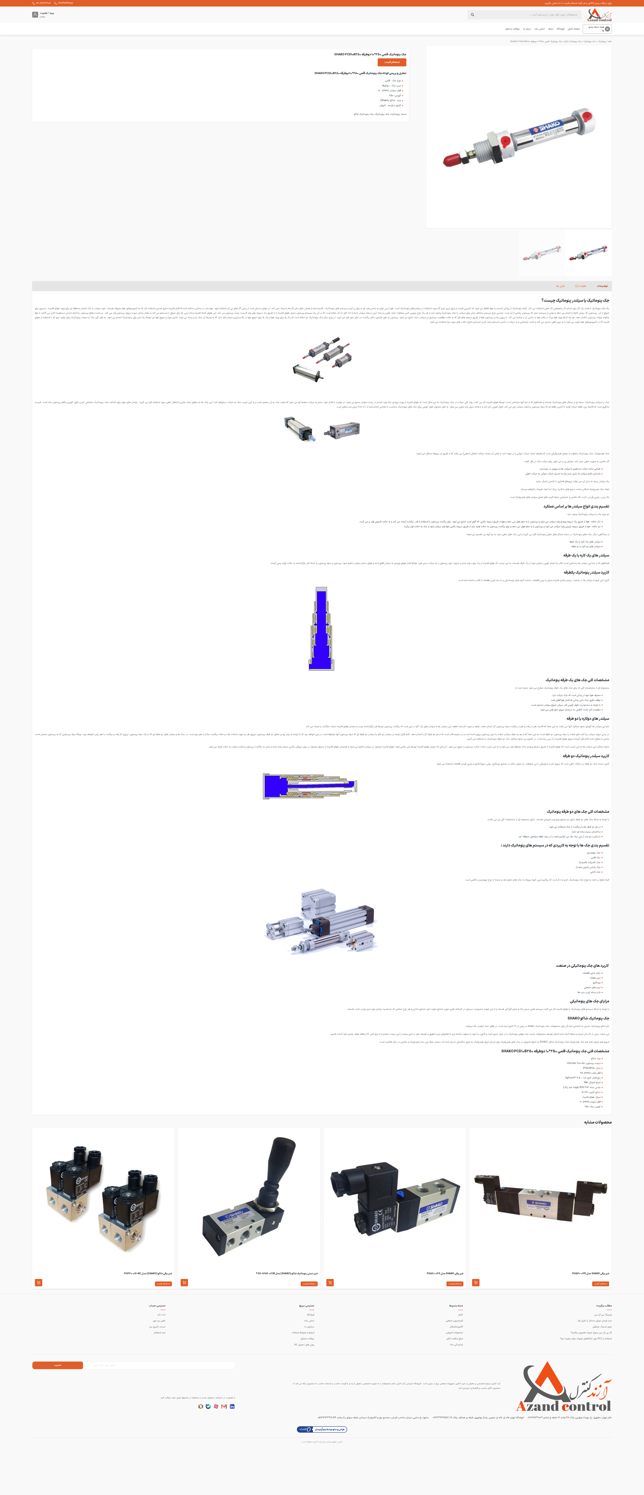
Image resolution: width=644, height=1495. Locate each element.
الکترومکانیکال (456, 1327)
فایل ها (560, 286)
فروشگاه (560, 29)
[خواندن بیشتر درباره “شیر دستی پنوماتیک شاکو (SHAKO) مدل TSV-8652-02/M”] (184, 1282)
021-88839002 (43, 3)
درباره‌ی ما (309, 1327)
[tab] (602, 286)
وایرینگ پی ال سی (603, 1314)
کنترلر (460, 1314)
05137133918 (325, 1417)
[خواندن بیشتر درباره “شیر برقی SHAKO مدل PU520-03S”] (330, 1282)
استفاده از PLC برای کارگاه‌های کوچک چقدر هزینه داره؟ (586, 1338)
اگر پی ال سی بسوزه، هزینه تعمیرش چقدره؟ (591, 1332)
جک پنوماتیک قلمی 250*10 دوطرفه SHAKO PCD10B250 (536, 41)
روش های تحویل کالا (304, 1344)
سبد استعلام (160, 1332)
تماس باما (539, 29)
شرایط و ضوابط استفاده (303, 1332)
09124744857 (65, 3)
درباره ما (527, 29)
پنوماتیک (602, 41)
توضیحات (602, 286)
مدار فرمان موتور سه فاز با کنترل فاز (595, 1321)
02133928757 (440, 1417)
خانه (610, 41)
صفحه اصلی (574, 29)
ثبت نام (162, 1314)
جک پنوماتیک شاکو (572, 41)
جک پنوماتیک (590, 41)
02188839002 (535, 1417)
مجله (550, 29)
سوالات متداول (512, 29)
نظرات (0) (580, 286)
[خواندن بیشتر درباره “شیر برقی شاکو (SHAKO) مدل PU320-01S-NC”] (38, 1282)
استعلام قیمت (392, 62)
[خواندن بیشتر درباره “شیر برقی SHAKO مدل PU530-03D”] (475, 1282)
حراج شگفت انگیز (455, 1338)
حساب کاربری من (157, 1327)
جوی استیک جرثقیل (602, 1327)
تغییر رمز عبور (159, 1321)
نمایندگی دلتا (456, 1344)
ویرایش (42, 16)
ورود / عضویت (47, 13)
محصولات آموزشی (454, 1332)
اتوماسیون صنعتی (454, 1321)
